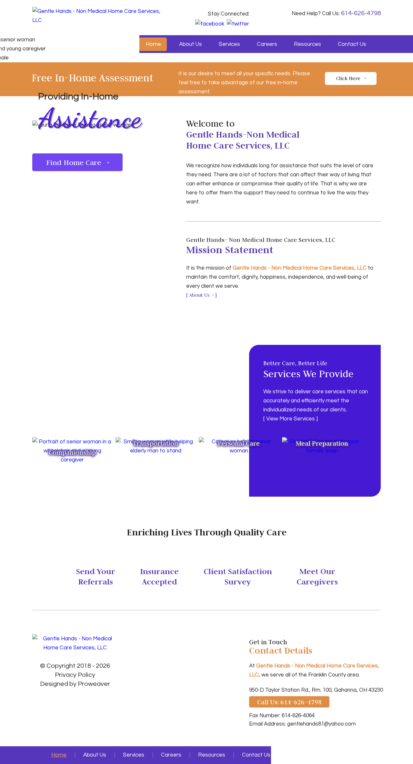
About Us (190, 44)
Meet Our (317, 576)
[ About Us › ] (201, 295)
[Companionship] (72, 442)
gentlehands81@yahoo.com (321, 724)
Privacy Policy (75, 675)
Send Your (95, 576)
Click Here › (351, 78)
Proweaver (94, 684)
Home (153, 44)
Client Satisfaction (238, 576)
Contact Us (352, 44)
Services (229, 44)
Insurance (159, 576)
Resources (307, 44)
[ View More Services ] (290, 419)
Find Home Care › (77, 162)
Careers (267, 44)
